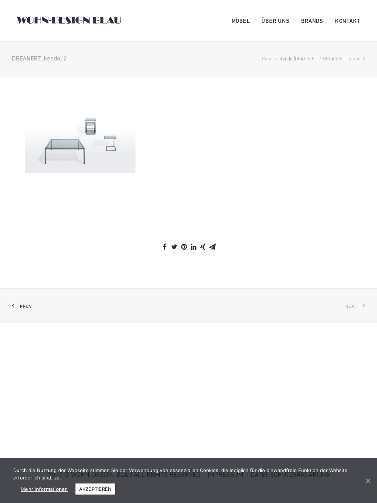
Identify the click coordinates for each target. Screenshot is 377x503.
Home (268, 59)
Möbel (241, 21)
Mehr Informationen (44, 489)
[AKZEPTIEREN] (367, 480)
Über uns (275, 21)
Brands (312, 21)
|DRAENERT (298, 59)
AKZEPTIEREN (95, 489)
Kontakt (347, 21)
